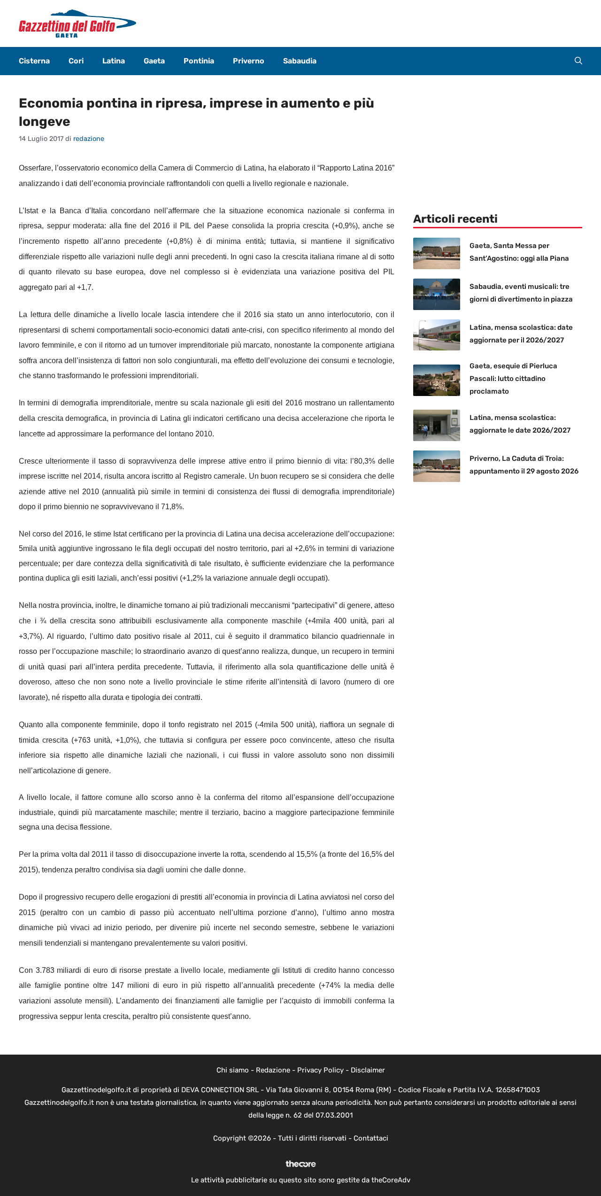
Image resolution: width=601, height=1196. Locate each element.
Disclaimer (368, 1070)
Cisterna (34, 60)
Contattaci (371, 1138)
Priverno (248, 60)
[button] (578, 61)
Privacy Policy (320, 1070)
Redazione (273, 1070)
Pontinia (199, 60)
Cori (76, 60)
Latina (113, 60)
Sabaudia (299, 60)
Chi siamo (232, 1070)
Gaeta (154, 60)
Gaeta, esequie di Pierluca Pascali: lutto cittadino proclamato (513, 379)
